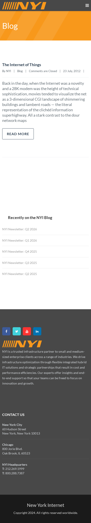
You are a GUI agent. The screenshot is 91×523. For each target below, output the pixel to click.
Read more (18, 134)
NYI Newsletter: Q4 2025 (19, 251)
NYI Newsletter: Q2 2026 (19, 229)
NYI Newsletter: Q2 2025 (19, 274)
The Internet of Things (21, 64)
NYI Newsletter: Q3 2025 (19, 263)
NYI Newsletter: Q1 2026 (19, 240)
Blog (20, 71)
